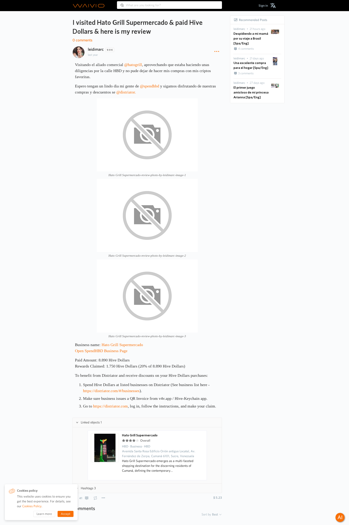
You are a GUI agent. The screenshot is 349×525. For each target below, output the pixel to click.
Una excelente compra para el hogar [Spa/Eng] (250, 65)
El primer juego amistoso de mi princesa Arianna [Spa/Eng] (251, 92)
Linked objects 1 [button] (91, 422)
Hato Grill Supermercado (140, 435)
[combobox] (169, 3)
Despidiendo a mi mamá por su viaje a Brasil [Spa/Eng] (250, 38)
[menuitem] (263, 5)
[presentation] (239, 29)
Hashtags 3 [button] (88, 488)
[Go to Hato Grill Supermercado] (105, 455)
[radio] (123, 440)
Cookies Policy (32, 506)
